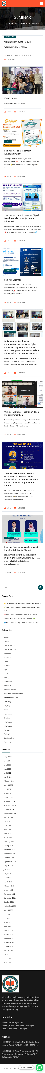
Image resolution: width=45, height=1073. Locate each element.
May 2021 (7, 962)
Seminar (9, 538)
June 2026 (7, 765)
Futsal (6, 673)
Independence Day (11, 698)
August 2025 (8, 785)
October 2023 (9, 857)
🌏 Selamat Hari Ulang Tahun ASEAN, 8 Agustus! (21, 622)
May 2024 (7, 829)
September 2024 (10, 813)
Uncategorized (9, 738)
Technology (8, 734)
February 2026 (9, 781)
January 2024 (8, 845)
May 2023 (7, 874)
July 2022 (7, 914)
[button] (39, 1067)
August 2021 (8, 950)
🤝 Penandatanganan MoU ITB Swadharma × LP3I (22, 603)
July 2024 (7, 821)
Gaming (6, 677)
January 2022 (8, 934)
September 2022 (10, 906)
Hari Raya (7, 685)
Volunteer (7, 742)
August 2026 (8, 757)
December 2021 (9, 938)
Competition (8, 641)
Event (8, 142)
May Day (7, 706)
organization (8, 714)
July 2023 (7, 870)
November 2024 (10, 805)
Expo (5, 669)
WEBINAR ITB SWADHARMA (17, 42)
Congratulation (9, 645)
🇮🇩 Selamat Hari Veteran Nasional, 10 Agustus (21, 614)
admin (9, 112)
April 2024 (7, 833)
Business (7, 637)
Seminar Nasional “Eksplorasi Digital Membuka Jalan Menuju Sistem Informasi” (21, 218)
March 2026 (8, 777)
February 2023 (9, 886)
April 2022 (7, 926)
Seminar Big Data (12, 279)
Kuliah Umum (10, 98)
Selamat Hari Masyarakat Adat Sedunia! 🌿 (19, 618)
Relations (7, 718)
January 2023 (8, 890)
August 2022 (8, 910)
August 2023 (8, 866)
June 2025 (7, 789)
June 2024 (7, 825)
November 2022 (10, 898)
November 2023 (10, 853)
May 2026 (7, 769)
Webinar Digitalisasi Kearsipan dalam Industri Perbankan (21, 413)
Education (10, 37)
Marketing (7, 702)
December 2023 (9, 849)
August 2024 (8, 817)
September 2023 (10, 862)
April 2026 (7, 773)
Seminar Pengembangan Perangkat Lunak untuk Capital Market (21, 548)
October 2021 (9, 946)
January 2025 (8, 797)
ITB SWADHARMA (16, 1068)
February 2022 (9, 930)
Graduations (8, 681)
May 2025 (7, 793)
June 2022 (7, 918)
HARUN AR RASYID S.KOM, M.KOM (19, 55)
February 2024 (9, 841)
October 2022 (9, 902)
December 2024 (9, 801)
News (6, 710)
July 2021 (7, 954)
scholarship (8, 722)
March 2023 (8, 882)
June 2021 (7, 958)
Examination (8, 665)
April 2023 (7, 878)
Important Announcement (13, 694)
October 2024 (9, 809)
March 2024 (8, 837)
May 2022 (7, 922)
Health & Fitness (10, 689)
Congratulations (10, 649)
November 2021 (10, 942)
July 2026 (7, 761)
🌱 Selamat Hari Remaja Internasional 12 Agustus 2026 (22, 608)
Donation (7, 653)
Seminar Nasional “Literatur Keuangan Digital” (17, 152)
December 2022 (9, 894)
